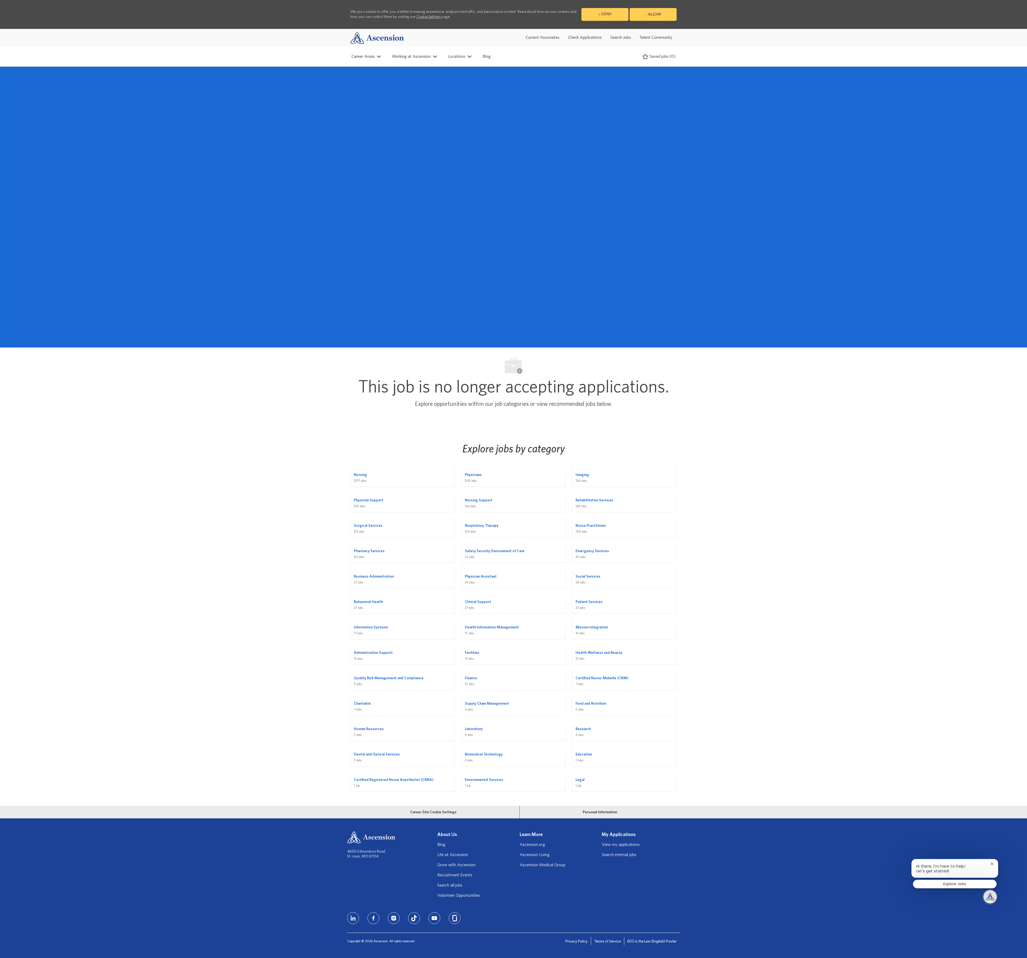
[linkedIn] (353, 918)
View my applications (621, 844)
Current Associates (543, 37)
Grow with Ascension (456, 865)
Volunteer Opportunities (458, 895)
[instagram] (394, 918)
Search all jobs (449, 885)
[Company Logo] (377, 38)
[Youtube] (434, 918)
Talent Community (655, 37)
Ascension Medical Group (542, 865)
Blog (486, 56)
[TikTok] (414, 918)
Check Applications (585, 37)
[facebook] (373, 918)
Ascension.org (532, 844)
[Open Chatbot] (990, 897)
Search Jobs (620, 37)
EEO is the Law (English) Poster (652, 941)
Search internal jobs (619, 855)
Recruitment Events (454, 875)
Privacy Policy (576, 941)
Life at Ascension (452, 855)
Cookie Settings (428, 17)
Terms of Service (607, 941)
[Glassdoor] (455, 918)
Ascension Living (535, 855)
